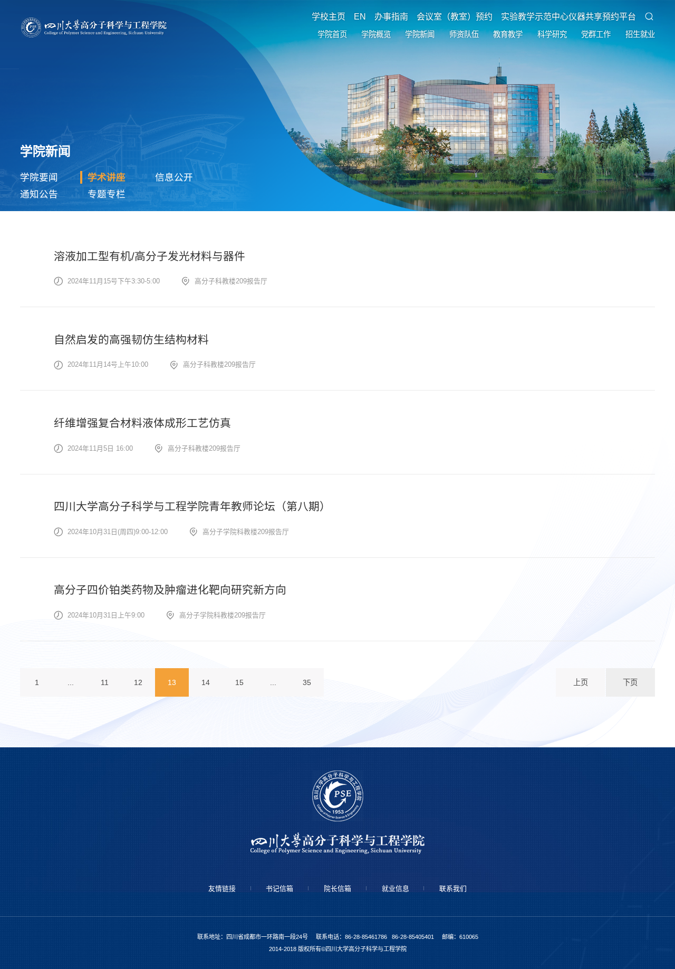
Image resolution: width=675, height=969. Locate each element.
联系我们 (453, 888)
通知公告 (39, 194)
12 (138, 682)
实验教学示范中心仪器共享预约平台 (568, 17)
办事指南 (391, 17)
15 (239, 682)
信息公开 (174, 177)
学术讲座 (107, 177)
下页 (630, 682)
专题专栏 (107, 194)
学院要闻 (39, 177)
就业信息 (395, 888)
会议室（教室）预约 (455, 17)
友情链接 (222, 888)
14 (205, 682)
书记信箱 (279, 888)
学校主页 (328, 17)
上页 (580, 682)
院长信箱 (337, 888)
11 (105, 682)
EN (360, 17)
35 (307, 682)
